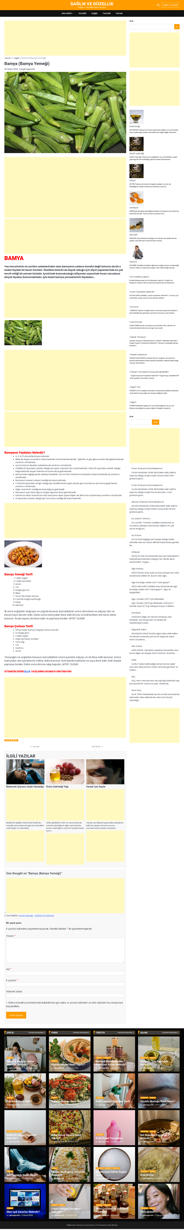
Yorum (11, 936)
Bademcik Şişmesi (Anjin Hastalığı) (25, 786)
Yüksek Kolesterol (138, 354)
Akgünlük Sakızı (138, 629)
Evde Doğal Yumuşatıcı (109, 1138)
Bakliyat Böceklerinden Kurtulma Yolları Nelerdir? (111, 1063)
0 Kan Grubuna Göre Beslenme (146, 468)
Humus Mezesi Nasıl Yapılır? (68, 1064)
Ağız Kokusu (137, 568)
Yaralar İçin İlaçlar (96, 786)
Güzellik (82, 13)
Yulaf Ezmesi (135, 322)
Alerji (133, 659)
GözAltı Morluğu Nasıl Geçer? (157, 1101)
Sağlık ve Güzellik (170, 5)
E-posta (12, 980)
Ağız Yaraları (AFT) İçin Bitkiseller (147, 599)
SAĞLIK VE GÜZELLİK (92, 3)
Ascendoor (90, 1225)
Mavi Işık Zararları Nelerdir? (23, 1211)
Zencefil (133, 234)
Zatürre (133, 261)
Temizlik (107, 13)
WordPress (113, 1225)
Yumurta (133, 306)
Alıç (133, 676)
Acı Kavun (136, 535)
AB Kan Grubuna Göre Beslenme (147, 501)
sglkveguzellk (28, 69)
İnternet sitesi (14, 991)
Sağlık (94, 13)
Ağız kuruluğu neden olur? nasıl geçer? (150, 582)
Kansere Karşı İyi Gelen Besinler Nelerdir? (20, 1063)
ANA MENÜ (67, 13)
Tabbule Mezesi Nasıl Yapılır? (68, 1101)
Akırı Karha (136, 646)
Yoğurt (132, 402)
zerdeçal (133, 207)
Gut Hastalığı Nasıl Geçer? (22, 1175)
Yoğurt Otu (135, 387)
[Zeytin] (136, 171)
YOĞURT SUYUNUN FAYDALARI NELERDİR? (149, 372)
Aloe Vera (136, 690)
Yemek (119, 13)
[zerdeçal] (136, 198)
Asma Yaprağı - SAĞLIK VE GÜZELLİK (36, 915)
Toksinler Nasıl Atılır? (19, 1101)
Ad (8, 969)
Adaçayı (135, 552)
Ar (177, 26)
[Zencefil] (136, 225)
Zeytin (132, 180)
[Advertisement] (65, 38)
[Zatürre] (136, 252)
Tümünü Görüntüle (35, 1033)
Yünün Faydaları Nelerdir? (142, 291)
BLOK (27, 671)
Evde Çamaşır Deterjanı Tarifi (113, 1101)
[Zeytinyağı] (136, 117)
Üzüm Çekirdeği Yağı (57, 786)
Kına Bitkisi (147, 1175)
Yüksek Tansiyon (137, 337)
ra (131, 416)
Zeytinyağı (134, 126)
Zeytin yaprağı (136, 153)
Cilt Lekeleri (147, 1211)
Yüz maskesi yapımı (139, 276)
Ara (131, 21)
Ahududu (136, 612)
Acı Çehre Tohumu (140, 518)
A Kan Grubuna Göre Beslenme (146, 485)
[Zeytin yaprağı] (136, 144)
